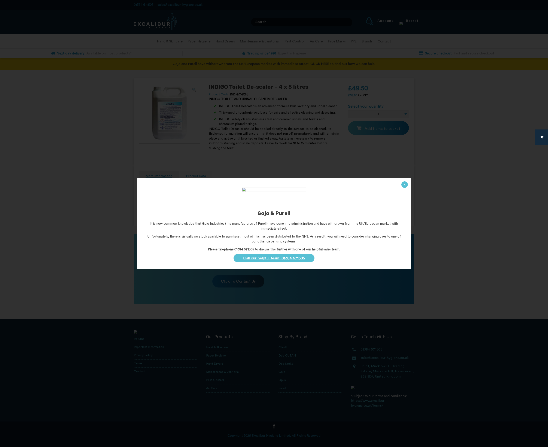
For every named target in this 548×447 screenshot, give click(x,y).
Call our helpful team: (274, 258)
